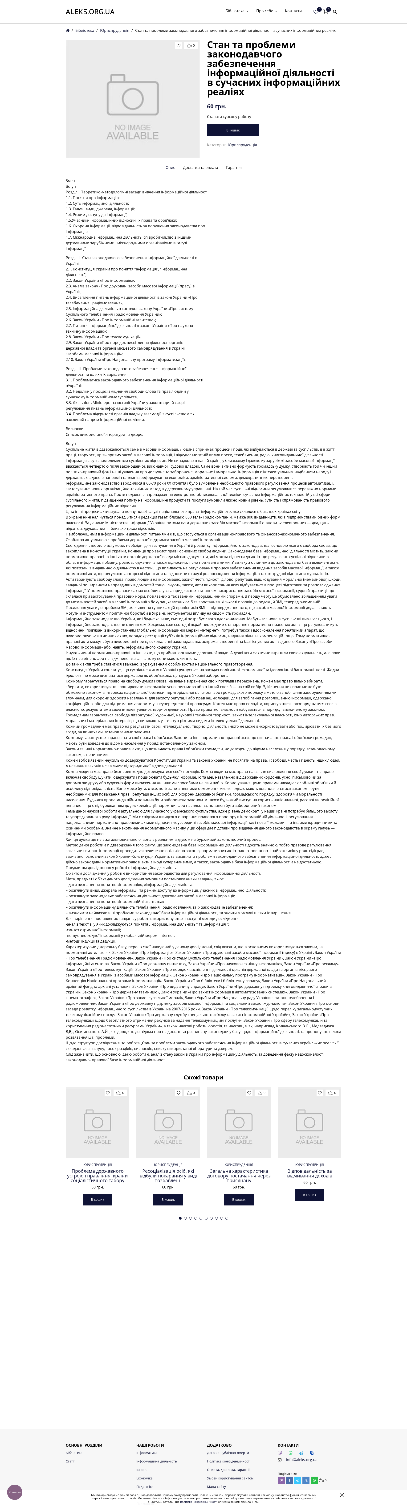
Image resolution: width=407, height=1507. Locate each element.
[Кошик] (326, 12)
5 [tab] (200, 1218)
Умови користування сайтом (230, 1478)
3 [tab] (190, 1218)
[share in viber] (281, 1480)
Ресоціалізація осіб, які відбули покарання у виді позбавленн (168, 1176)
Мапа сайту (216, 1486)
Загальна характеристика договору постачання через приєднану (239, 1176)
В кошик (233, 130)
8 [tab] (216, 1218)
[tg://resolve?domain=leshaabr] (302, 1454)
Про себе (264, 11)
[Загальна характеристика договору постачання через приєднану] (239, 1122)
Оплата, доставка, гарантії (228, 1469)
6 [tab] (206, 1218)
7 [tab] (211, 1218)
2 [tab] (185, 1218)
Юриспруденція (114, 30)
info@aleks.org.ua (301, 1460)
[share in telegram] (297, 1480)
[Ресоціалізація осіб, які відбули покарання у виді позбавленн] (168, 1122)
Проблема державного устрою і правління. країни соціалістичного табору (97, 1176)
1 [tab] (180, 1218)
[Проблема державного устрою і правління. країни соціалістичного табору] (97, 1122)
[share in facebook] (289, 1480)
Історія (141, 1469)
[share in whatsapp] (314, 1480)
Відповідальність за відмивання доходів (309, 1173)
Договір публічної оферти (228, 1452)
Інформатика (146, 1452)
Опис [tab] (170, 167)
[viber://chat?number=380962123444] (281, 1454)
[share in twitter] (305, 1480)
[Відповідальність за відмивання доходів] (309, 1122)
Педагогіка (145, 1486)
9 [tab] (221, 1218)
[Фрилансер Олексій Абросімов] (90, 11)
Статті (71, 1461)
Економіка (144, 1478)
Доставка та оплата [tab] (200, 167)
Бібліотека (235, 11)
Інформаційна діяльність (156, 1461)
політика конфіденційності (198, 1502)
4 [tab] (195, 1218)
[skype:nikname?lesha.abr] (313, 1454)
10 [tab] (226, 1218)
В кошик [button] (97, 1199)
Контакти (293, 11)
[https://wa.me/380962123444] (291, 1454)
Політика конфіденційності (229, 1461)
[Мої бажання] (315, 11)
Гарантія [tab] (234, 167)
